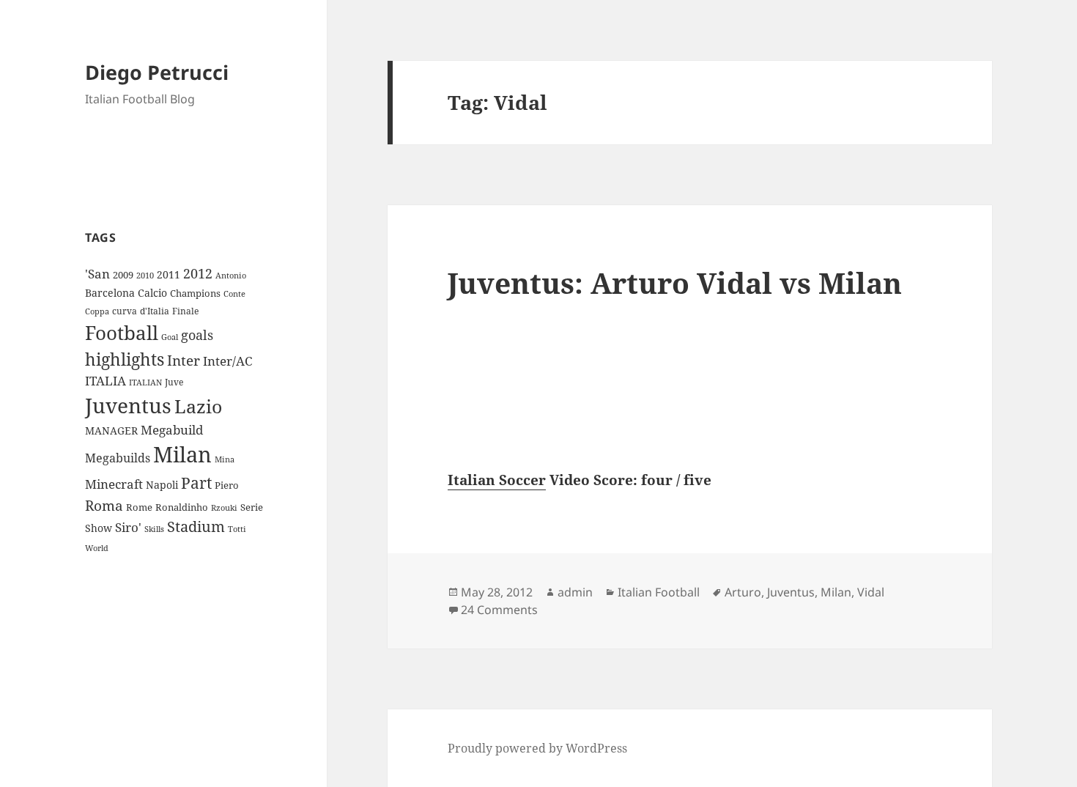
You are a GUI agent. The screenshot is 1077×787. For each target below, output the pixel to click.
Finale (185, 311)
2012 (197, 273)
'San (97, 273)
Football (121, 332)
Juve (174, 382)
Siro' (128, 527)
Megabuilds (117, 458)
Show (98, 528)
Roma (104, 505)
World (96, 548)
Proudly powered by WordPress (537, 748)
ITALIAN (145, 382)
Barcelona (110, 293)
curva (124, 311)
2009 (123, 274)
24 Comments (499, 610)
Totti (237, 529)
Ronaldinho (181, 507)
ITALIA (105, 380)
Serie (251, 507)
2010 (145, 275)
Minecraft (114, 484)
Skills (154, 529)
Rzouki (224, 508)
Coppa (97, 311)
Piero (227, 485)
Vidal (870, 592)
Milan (182, 454)
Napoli (162, 485)
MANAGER (111, 430)
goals (197, 335)
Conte (234, 293)
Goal (169, 336)
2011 (168, 274)
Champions (195, 293)
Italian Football (659, 592)
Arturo (743, 592)
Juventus (128, 405)
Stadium (196, 526)
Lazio (198, 406)
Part (196, 482)
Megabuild (172, 429)
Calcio (152, 293)
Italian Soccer (497, 479)
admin (575, 592)
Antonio (230, 275)
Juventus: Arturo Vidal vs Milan (675, 282)
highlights (124, 359)
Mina (224, 459)
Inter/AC (227, 360)
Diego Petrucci (157, 72)
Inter (183, 360)
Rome (139, 507)
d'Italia (154, 311)
